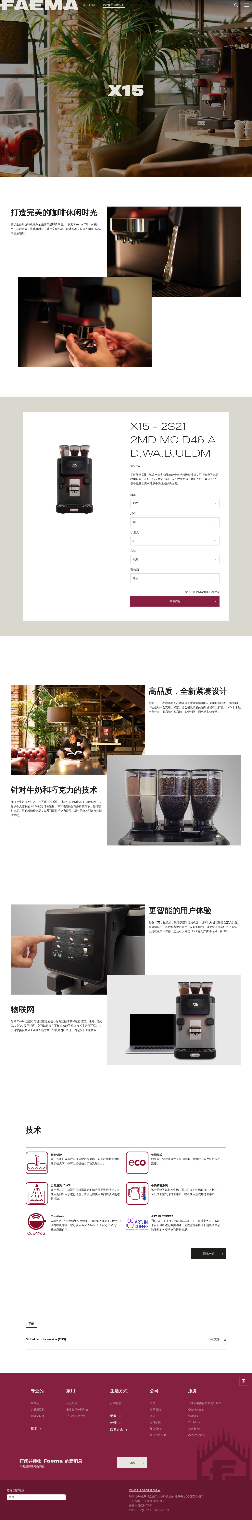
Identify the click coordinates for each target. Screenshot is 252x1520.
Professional (114, 5)
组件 (133, 513)
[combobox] (175, 502)
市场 (133, 551)
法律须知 (193, 1416)
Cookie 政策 (196, 1409)
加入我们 (155, 1428)
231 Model (195, 1422)
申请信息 (175, 601)
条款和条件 (195, 1428)
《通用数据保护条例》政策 (204, 1403)
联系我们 (155, 1409)
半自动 (35, 1403)
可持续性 (155, 1422)
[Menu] (246, 5)
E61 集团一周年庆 (77, 1409)
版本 (133, 495)
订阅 (132, 1463)
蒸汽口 (134, 569)
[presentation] (126, 760)
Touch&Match (75, 1416)
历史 (152, 1403)
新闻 (114, 1416)
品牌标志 (115, 1403)
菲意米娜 (71, 1403)
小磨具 (134, 532)
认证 (152, 1416)
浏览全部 (208, 1253)
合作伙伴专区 (158, 1435)
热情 (114, 1423)
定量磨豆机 (37, 1409)
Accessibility (196, 1435)
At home (89, 5)
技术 (34, 1428)
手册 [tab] (31, 1323)
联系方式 (117, 1430)
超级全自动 (37, 1416)
